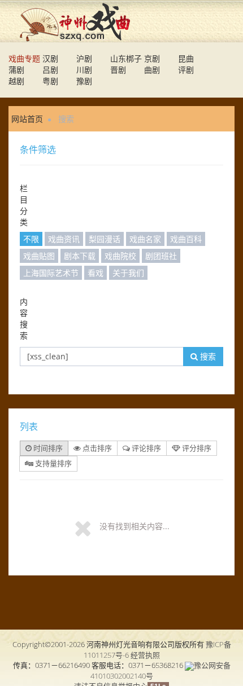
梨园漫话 (104, 239)
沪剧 (84, 58)
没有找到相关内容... (134, 526)
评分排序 (195, 448)
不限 (31, 239)
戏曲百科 (186, 239)
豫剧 (84, 81)
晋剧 (118, 69)
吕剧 (50, 69)
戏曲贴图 (39, 255)
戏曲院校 (120, 255)
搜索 (207, 356)
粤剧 (50, 81)
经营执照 (145, 655)
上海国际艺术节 (51, 272)
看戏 (95, 272)
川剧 (84, 69)
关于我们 (128, 272)
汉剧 (50, 58)
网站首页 (27, 118)
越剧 (16, 81)
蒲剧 (16, 69)
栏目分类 (24, 205)
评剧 (186, 69)
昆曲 (186, 58)
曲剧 (152, 69)
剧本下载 (80, 255)
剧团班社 (161, 255)
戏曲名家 (145, 239)
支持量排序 (52, 463)
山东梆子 (126, 58)
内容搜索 (24, 318)
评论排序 (145, 448)
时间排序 (47, 448)
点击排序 (96, 448)
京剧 (152, 58)
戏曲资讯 (64, 239)
